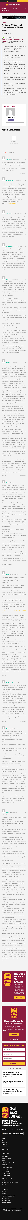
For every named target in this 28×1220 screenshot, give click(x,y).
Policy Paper (5, 1171)
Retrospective (6, 1158)
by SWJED (4, 30)
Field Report (6, 1176)
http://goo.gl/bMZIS (12, 203)
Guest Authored (7, 1167)
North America (6, 1202)
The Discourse (6, 1169)
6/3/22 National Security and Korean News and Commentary (12, 1073)
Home (3, 1138)
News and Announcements (10, 1182)
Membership (5, 1147)
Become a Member (22, 1)
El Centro (5, 1156)
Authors (4, 1142)
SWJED (11, 117)
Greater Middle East (8, 1196)
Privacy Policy (5, 1210)
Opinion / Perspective (8, 1162)
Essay (3, 1160)
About (4, 1140)
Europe (4, 1194)
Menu (4, 8)
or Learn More (19, 1000)
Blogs (4, 22)
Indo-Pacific (5, 1198)
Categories (5, 1154)
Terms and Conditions (16, 1210)
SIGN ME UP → (19, 997)
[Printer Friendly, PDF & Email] (9, 38)
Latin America (6, 1200)
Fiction (4, 1180)
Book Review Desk (7, 1178)
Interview (5, 1165)
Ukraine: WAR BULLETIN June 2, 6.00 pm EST (13, 1081)
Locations (5, 1189)
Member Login (12, 1)
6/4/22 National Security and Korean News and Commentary (12, 1090)
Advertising (5, 1149)
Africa (4, 1191)
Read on (4, 98)
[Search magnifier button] (25, 8)
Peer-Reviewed (6, 1174)
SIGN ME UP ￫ (14, 1035)
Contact (4, 1145)
